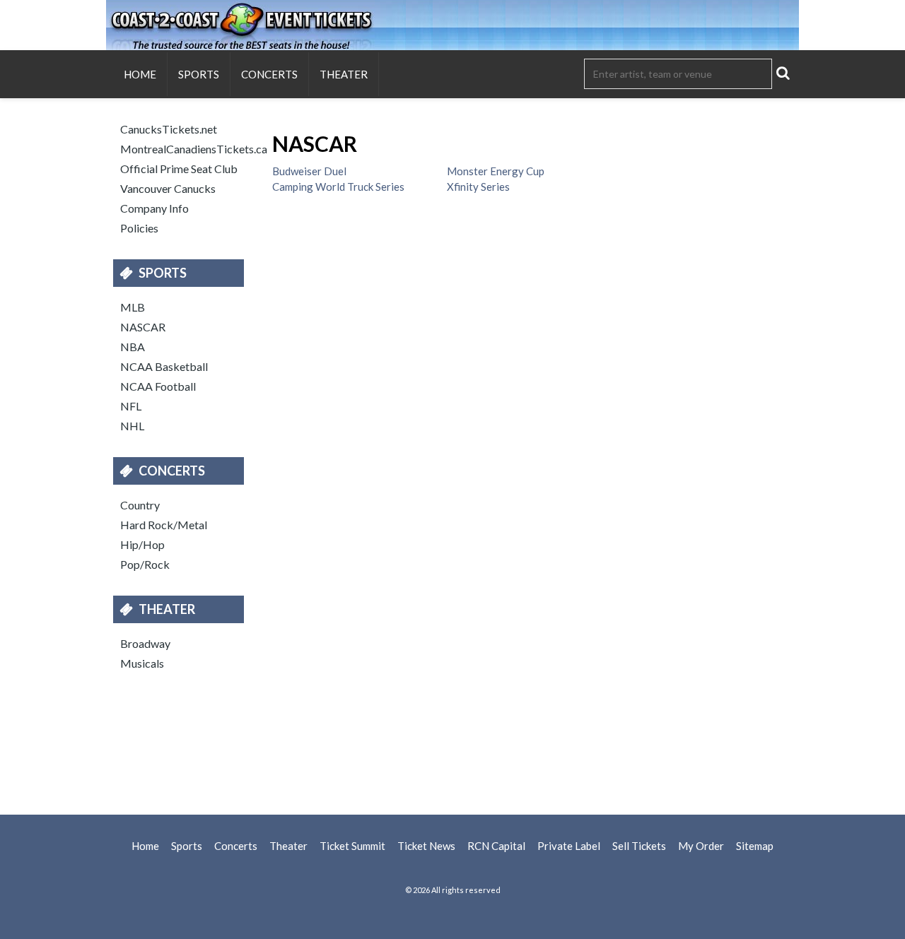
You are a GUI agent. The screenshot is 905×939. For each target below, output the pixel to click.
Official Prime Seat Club (179, 168)
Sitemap (754, 845)
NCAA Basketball (164, 366)
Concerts (269, 74)
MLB (132, 307)
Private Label (568, 845)
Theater (344, 74)
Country (140, 505)
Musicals (142, 663)
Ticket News (426, 845)
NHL (132, 425)
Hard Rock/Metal (163, 524)
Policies (139, 228)
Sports (198, 74)
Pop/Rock (145, 564)
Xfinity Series (478, 186)
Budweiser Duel (309, 171)
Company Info (154, 208)
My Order (701, 845)
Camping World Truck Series (338, 186)
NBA (132, 346)
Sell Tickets (639, 845)
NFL (130, 406)
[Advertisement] (452, 740)
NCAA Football (158, 386)
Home (140, 74)
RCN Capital (496, 845)
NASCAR (142, 326)
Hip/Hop (142, 544)
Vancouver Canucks (168, 188)
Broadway (145, 643)
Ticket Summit (352, 845)
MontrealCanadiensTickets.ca (185, 148)
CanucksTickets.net (168, 129)
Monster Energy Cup (495, 171)
